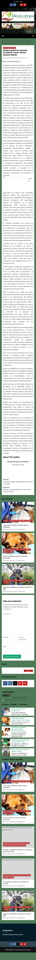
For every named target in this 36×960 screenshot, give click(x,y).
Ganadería (12, 47)
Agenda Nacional (8, 549)
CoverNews (18, 950)
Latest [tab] (5, 704)
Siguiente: (17, 490)
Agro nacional (14, 729)
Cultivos (21, 729)
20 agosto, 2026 (21, 529)
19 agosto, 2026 (21, 560)
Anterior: (18, 482)
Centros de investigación (16, 580)
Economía (13, 742)
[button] (3, 36)
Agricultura (23, 727)
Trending (11, 551)
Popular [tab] (13, 704)
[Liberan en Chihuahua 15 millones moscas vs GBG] (18, 574)
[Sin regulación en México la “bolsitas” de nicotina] (6, 742)
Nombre (5, 637)
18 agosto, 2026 (21, 853)
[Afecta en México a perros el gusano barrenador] (18, 543)
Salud (29, 520)
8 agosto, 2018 (23, 57)
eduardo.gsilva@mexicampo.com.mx (12, 934)
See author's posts (18, 465)
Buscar (4, 664)
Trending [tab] (23, 704)
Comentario (7, 614)
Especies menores (25, 549)
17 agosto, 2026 (21, 885)
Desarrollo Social (14, 520)
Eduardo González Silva (9, 529)
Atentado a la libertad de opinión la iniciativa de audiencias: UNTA (18, 734)
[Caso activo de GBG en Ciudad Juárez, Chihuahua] (18, 512)
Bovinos (6, 47)
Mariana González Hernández (11, 57)
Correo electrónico (22, 638)
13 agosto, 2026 (21, 591)
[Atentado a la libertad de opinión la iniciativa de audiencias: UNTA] (6, 732)
